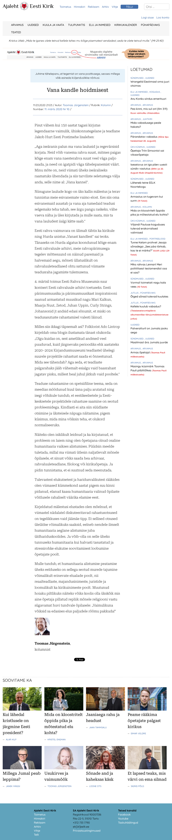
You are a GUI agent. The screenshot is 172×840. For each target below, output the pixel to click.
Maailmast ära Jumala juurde (149, 342)
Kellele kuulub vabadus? (146, 306)
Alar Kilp (11, 739)
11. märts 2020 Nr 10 (57, 109)
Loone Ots (95, 786)
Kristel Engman (57, 739)
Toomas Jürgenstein (76, 105)
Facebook (124, 814)
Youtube (123, 818)
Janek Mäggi (13, 786)
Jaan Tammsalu (98, 727)
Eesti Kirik (42, 6)
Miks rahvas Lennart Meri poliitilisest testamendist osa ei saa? (149, 268)
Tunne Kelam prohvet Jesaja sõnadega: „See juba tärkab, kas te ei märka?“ (148, 246)
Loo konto (162, 17)
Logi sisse (147, 17)
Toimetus (65, 6)
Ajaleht (11, 6)
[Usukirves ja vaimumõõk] (63, 768)
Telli (36, 834)
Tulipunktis (76, 25)
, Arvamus (147, 105)
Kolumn (106, 105)
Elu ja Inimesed (99, 25)
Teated (16, 32)
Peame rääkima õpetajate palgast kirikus (144, 720)
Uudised (33, 25)
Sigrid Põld (137, 786)
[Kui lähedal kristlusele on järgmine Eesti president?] (22, 709)
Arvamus (17, 25)
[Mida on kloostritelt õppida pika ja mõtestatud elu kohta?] (63, 709)
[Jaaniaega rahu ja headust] (105, 709)
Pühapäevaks (150, 25)
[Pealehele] (24, 9)
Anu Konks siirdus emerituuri (148, 98)
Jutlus (135, 292)
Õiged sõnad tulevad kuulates (149, 296)
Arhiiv (105, 6)
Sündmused (137, 78)
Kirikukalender (125, 25)
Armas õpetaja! (140, 352)
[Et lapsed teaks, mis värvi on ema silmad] (147, 768)
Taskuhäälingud (128, 822)
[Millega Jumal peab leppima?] (22, 768)
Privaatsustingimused (86, 830)
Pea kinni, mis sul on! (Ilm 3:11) (149, 108)
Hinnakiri (79, 6)
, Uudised (149, 78)
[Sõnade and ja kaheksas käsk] (105, 768)
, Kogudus (154, 91)
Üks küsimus (138, 147)
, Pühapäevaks (147, 292)
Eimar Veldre (138, 733)
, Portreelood (156, 238)
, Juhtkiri (146, 119)
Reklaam (93, 6)
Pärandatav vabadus (144, 136)
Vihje (115, 6)
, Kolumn (146, 206)
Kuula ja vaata (53, 25)
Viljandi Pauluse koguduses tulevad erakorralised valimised (148, 228)
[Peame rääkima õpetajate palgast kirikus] (147, 709)
